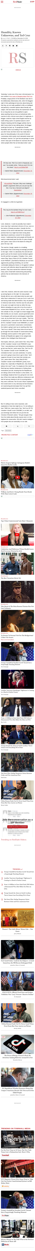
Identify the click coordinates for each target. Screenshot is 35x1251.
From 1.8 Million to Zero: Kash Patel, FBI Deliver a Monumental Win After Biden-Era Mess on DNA (16, 719)
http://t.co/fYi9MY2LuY (17, 212)
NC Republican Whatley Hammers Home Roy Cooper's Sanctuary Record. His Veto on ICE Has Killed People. (17, 1090)
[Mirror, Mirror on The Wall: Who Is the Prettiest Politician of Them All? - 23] (17, 1229)
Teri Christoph (4, 667)
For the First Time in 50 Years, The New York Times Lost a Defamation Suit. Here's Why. (16, 1151)
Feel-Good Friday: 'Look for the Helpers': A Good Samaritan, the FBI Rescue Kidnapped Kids (17, 962)
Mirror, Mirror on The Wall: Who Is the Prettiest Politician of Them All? (17, 1240)
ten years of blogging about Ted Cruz (21, 96)
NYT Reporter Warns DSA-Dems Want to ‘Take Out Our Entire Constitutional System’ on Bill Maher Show (17, 1181)
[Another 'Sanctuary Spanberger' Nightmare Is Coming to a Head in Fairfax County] (17, 679)
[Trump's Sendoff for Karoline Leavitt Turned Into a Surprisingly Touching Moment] (17, 651)
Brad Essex (4, 777)
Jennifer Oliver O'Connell (17, 965)
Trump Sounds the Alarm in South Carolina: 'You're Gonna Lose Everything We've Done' (16, 746)
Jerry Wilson (17, 933)
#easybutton (17, 190)
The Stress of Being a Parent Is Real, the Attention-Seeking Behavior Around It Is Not (17, 1056)
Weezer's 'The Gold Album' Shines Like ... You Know (17, 930)
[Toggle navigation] (2, 1)
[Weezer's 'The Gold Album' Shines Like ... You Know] (17, 918)
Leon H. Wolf (6, 38)
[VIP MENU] (32, 1)
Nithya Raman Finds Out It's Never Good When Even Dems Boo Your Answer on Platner (17, 802)
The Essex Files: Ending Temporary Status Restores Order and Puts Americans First (16, 774)
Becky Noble (4, 805)
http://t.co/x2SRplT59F (21, 167)
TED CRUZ (8, 430)
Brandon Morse (17, 1060)
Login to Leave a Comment (17, 827)
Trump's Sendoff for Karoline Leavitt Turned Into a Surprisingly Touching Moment (16, 663)
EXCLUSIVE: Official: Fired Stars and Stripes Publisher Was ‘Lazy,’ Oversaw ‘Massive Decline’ (17, 993)
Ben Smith (3, 722)
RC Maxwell (17, 997)
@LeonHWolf (8, 183)
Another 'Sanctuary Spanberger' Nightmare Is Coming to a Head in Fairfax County (17, 691)
